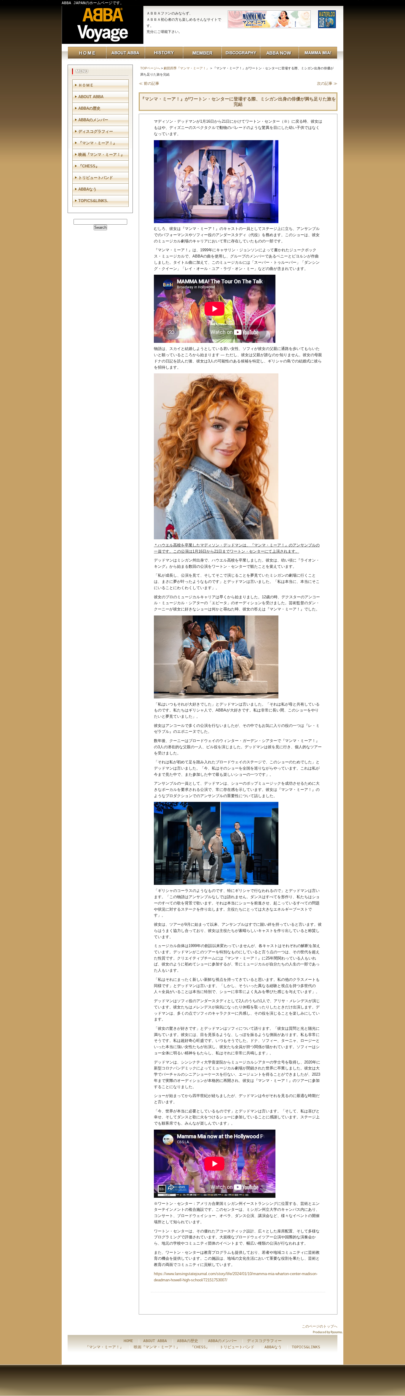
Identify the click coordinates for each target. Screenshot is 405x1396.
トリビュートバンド (95, 177)
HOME (128, 1341)
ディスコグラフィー (95, 131)
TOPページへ (150, 68)
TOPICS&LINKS (306, 1347)
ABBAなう (87, 189)
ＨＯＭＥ (86, 85)
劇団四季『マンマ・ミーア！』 (186, 68)
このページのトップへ (319, 1326)
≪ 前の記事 (149, 83)
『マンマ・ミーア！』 (97, 143)
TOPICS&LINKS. (93, 201)
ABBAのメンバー (93, 120)
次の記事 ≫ (327, 83)
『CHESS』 (88, 166)
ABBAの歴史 (89, 108)
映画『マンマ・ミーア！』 (101, 154)
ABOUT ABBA (90, 97)
